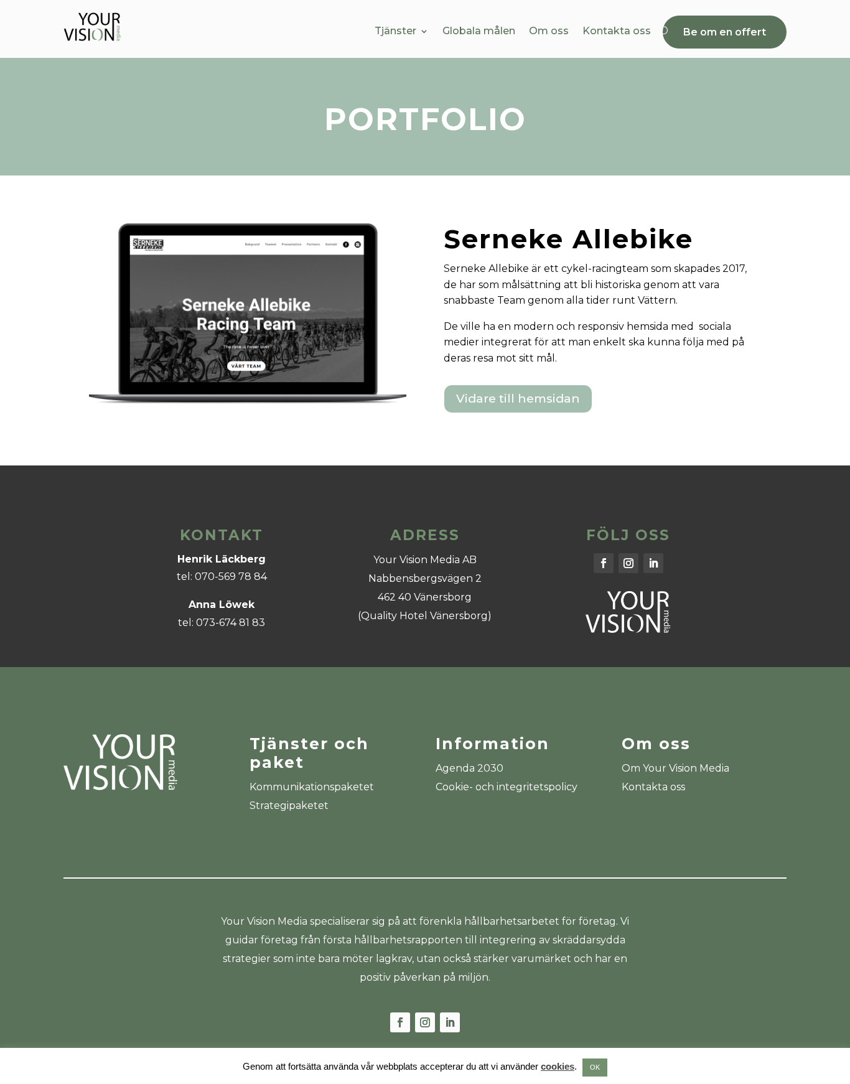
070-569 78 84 (231, 576)
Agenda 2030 (469, 768)
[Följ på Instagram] (628, 563)
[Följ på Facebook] (604, 563)
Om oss (549, 32)
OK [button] (595, 1067)
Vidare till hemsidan (518, 398)
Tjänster (395, 32)
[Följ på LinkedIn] (653, 563)
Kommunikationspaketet (312, 787)
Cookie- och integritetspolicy (506, 787)
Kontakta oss (616, 32)
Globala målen (478, 32)
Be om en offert (724, 32)
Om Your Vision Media (675, 768)
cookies (557, 1066)
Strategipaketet (289, 805)
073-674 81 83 (230, 622)
